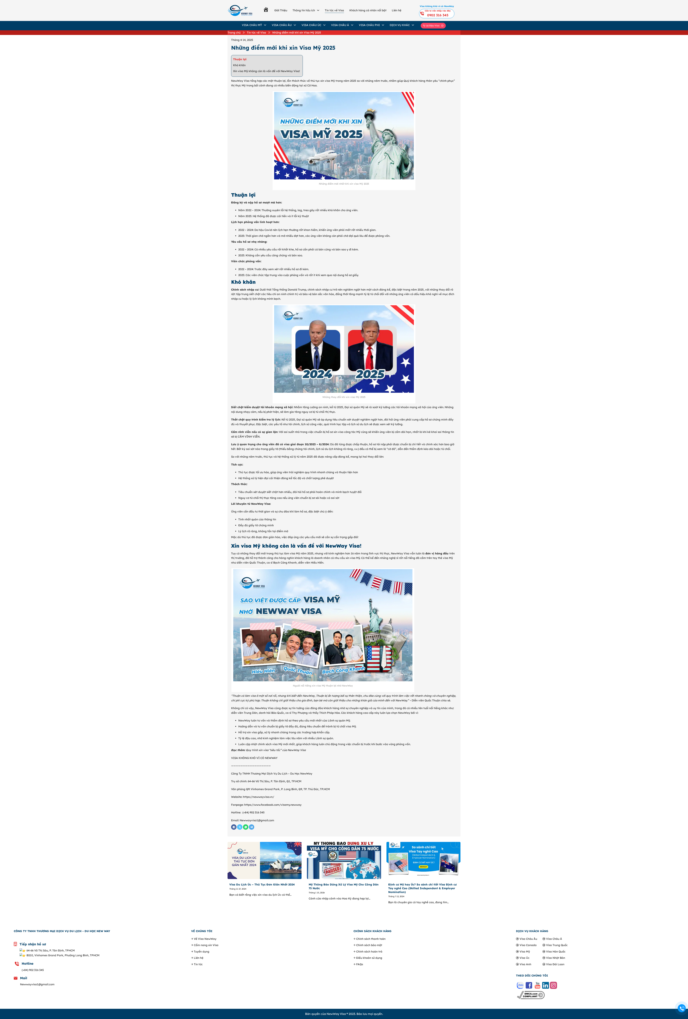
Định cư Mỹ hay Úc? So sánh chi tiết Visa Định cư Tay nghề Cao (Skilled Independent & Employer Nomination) (422, 888)
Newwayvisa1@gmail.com (37, 984)
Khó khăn (239, 65)
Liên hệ (396, 10)
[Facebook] (233, 827)
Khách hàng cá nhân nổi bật (367, 10)
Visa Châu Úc (311, 25)
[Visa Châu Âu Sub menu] (294, 25)
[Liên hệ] (682, 1008)
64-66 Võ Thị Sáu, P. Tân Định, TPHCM (51, 950)
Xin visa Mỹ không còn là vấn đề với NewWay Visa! (266, 71)
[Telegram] (251, 827)
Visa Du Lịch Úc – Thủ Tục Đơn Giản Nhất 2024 (262, 884)
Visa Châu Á (340, 25)
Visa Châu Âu (282, 25)
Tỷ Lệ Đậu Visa (431, 25)
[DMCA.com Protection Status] (545, 994)
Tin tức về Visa (334, 10)
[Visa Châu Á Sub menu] (352, 25)
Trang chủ (234, 32)
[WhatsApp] (245, 827)
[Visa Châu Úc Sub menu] (324, 25)
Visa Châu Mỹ (252, 25)
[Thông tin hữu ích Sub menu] (318, 10)
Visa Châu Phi (369, 25)
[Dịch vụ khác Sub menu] (413, 25)
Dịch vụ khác (400, 25)
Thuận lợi (240, 59)
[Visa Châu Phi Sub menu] (383, 25)
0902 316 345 (437, 15)
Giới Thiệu (280, 10)
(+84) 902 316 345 (33, 970)
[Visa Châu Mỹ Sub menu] (265, 25)
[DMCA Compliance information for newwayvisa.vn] (531, 994)
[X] (239, 827)
